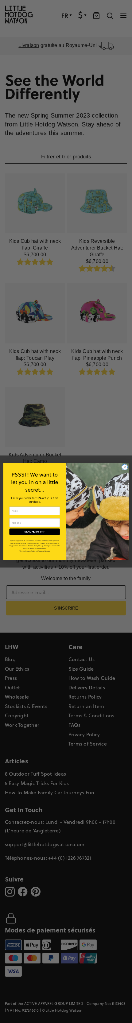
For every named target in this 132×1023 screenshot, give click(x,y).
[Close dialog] (124, 467)
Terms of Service (44, 551)
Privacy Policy (30, 551)
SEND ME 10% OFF (35, 531)
